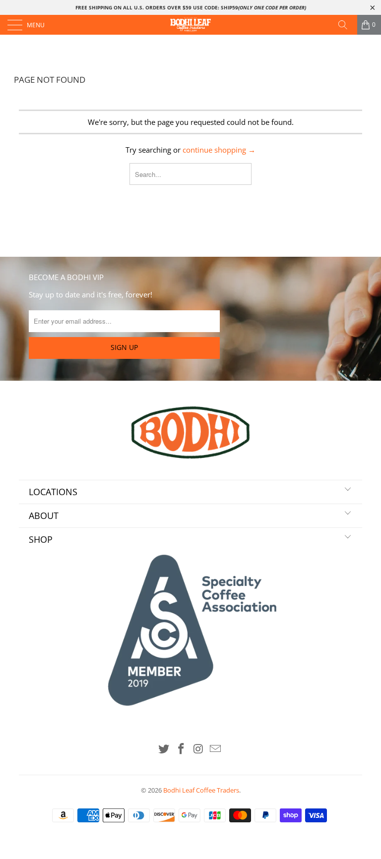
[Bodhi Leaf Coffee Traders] (190, 25)
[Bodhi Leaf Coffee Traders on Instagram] (198, 749)
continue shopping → (219, 150)
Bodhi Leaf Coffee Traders (201, 790)
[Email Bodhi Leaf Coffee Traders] (215, 749)
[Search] (346, 24)
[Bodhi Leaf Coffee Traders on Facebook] (181, 749)
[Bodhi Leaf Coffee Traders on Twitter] (164, 749)
